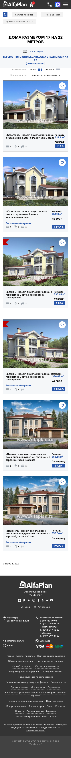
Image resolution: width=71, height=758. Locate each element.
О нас (50, 706)
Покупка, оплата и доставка (51, 655)
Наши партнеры (54, 700)
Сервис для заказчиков (47, 666)
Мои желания (38, 687)
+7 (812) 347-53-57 (49, 629)
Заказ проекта (58, 682)
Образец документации (20, 661)
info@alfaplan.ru (15, 640)
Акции (53, 716)
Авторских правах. (35, 730)
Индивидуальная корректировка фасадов (27, 682)
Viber (10, 645)
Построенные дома (16, 706)
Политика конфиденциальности (31, 716)
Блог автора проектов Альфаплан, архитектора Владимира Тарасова (35, 694)
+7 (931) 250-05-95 (49, 623)
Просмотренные (19, 687)
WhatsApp (45, 640)
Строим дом (54, 687)
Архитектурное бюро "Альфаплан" (35, 593)
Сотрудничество (35, 711)
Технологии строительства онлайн (26, 700)
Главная (10, 655)
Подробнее (19, 121)
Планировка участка (52, 671)
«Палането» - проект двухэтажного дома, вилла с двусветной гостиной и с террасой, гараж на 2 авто (28, 457)
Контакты (60, 706)
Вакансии (51, 711)
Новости (19, 711)
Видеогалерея (36, 706)
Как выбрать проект (22, 666)
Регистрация (44, 606)
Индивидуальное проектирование (35, 676)
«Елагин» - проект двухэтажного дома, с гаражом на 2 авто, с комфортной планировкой (29, 295)
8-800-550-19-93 (48, 620)
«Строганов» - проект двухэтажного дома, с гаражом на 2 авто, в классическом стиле (30, 136)
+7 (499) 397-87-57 (49, 635)
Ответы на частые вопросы (49, 661)
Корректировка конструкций (24, 671)
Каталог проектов (25, 655)
